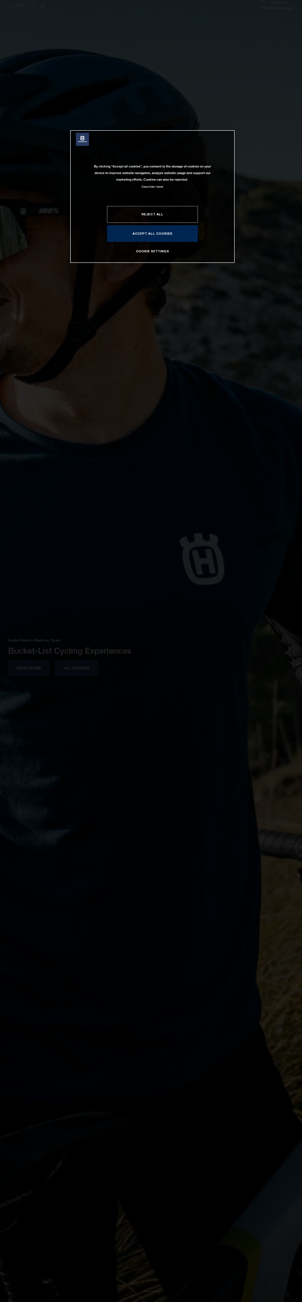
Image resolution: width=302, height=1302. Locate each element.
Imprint (159, 186)
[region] (152, 196)
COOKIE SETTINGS (152, 251)
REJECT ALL (152, 214)
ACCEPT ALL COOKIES (152, 233)
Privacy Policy (148, 186)
